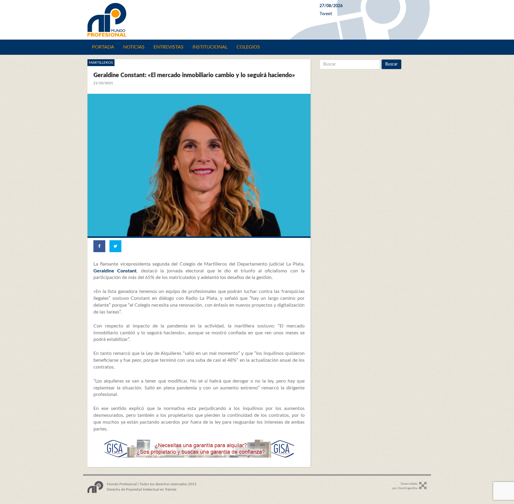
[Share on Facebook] (99, 246)
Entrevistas (168, 47)
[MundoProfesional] (199, 20)
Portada (103, 47)
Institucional (210, 47)
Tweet (325, 13)
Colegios (248, 47)
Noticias (134, 47)
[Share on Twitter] (115, 246)
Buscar (391, 64)
